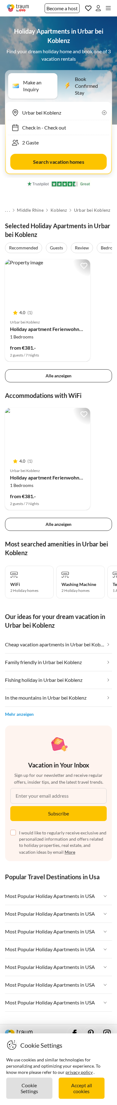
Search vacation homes (58, 162)
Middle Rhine (30, 210)
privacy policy (79, 1072)
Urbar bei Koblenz (92, 210)
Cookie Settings (29, 1088)
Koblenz (59, 210)
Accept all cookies (81, 1088)
